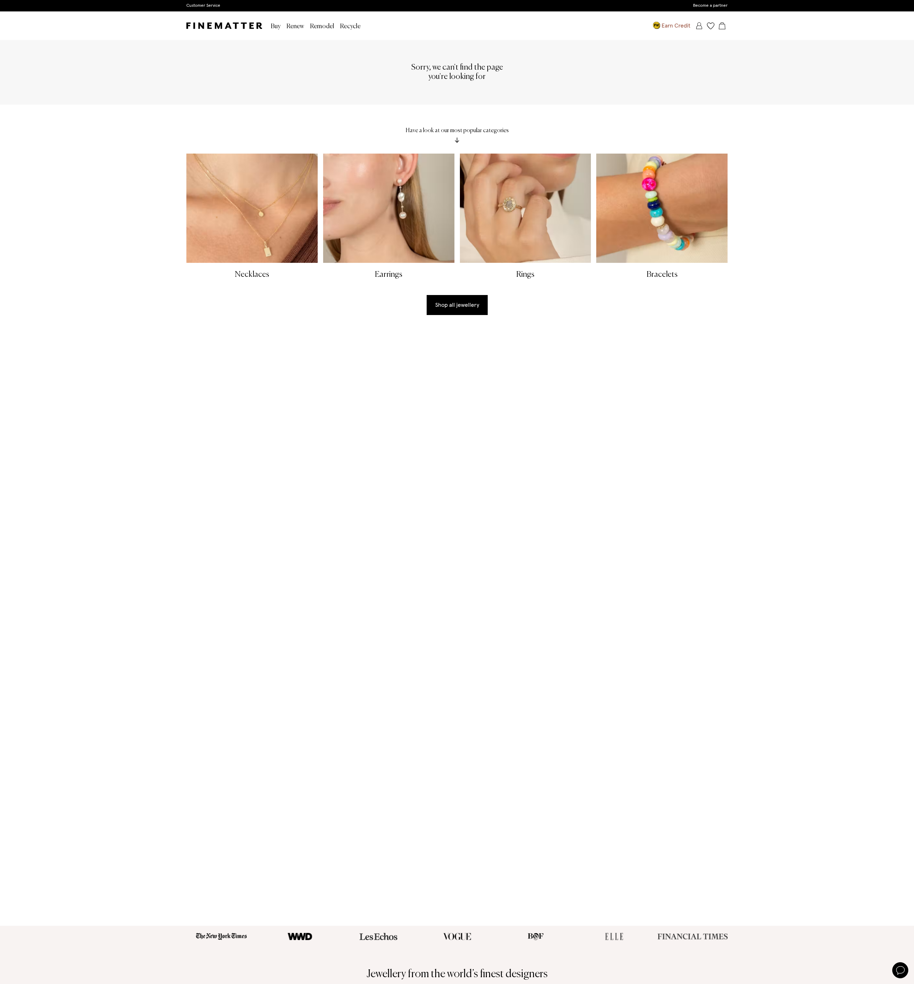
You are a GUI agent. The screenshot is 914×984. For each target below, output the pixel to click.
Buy (276, 26)
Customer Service (203, 6)
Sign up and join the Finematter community (457, 5)
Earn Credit (676, 26)
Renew (295, 26)
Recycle (350, 26)
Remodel (322, 26)
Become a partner (710, 6)
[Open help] (900, 970)
